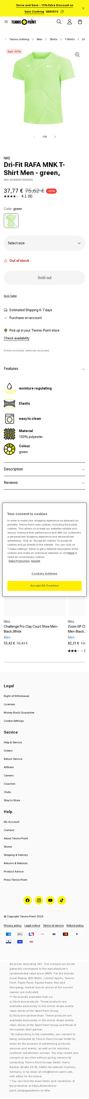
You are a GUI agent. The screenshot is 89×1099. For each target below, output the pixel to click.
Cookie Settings (14, 720)
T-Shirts (70, 39)
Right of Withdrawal (16, 696)
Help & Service (13, 742)
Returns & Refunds (16, 863)
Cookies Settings (44, 573)
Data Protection (19, 561)
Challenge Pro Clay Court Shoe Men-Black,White (31, 629)
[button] (6, 22)
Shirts (53, 39)
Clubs (7, 792)
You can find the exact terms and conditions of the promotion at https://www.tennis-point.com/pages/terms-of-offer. (42, 1086)
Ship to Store (12, 800)
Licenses (9, 704)
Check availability (16, 338)
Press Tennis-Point (15, 879)
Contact (9, 830)
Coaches (9, 783)
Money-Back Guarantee (19, 712)
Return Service (13, 759)
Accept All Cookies (44, 585)
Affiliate (9, 767)
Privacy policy (13, 925)
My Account (11, 821)
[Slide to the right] (55, 136)
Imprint (35, 561)
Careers (9, 775)
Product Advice (13, 871)
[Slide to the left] (34, 136)
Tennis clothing (19, 39)
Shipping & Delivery (16, 855)
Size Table (10, 296)
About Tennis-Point (16, 838)
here (71, 553)
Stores (8, 846)
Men (39, 39)
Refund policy (75, 925)
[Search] (59, 22)
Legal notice (32, 925)
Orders (8, 750)
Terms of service (53, 925)
